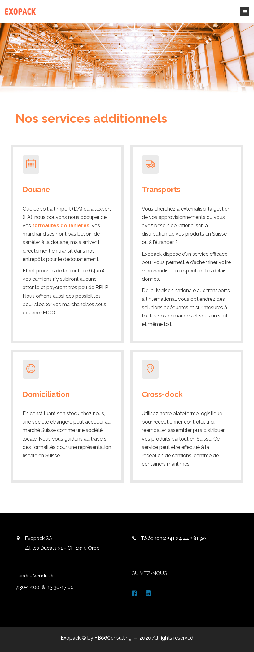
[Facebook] (134, 593)
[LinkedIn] (148, 593)
